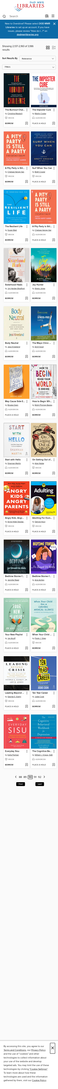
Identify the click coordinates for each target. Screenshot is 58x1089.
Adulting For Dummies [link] (42, 518)
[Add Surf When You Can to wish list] (53, 182)
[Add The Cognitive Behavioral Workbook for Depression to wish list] (53, 765)
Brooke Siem (13, 405)
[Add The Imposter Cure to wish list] (53, 124)
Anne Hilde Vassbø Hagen (17, 522)
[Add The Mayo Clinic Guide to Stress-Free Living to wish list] (53, 357)
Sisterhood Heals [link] (13, 285)
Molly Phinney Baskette (44, 405)
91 (35, 777)
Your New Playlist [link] (14, 634)
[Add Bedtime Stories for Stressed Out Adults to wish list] (26, 590)
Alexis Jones (40, 288)
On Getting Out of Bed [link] (42, 459)
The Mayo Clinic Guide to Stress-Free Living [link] (42, 343)
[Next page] (44, 777)
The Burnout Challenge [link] (15, 110)
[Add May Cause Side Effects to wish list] (26, 415)
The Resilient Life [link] (13, 226)
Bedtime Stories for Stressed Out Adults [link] (15, 576)
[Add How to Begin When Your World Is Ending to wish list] (53, 415)
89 (25, 777)
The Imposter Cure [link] (41, 110)
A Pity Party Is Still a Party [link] (42, 226)
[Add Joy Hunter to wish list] (53, 298)
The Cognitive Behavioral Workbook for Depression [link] (42, 751)
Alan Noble (39, 463)
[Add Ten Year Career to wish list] (53, 707)
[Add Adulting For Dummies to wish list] (53, 532)
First (21, 784)
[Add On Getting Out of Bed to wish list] (53, 473)
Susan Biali (12, 230)
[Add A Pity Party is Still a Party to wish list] (26, 182)
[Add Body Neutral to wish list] (26, 357)
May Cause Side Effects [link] (15, 401)
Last (40, 784)
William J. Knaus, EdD (44, 755)
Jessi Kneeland (14, 347)
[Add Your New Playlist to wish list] (26, 648)
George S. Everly (14, 697)
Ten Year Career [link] (40, 693)
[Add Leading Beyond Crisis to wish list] (26, 707)
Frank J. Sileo (40, 638)
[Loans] (47, 16)
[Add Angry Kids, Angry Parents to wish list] (26, 532)
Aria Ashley (39, 580)
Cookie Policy (39, 1080)
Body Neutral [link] (11, 343)
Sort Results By (10, 58)
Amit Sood (39, 347)
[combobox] (23, 16)
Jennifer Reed (13, 580)
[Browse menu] (53, 16)
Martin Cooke (40, 113)
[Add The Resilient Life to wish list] (26, 240)
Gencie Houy (40, 522)
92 (39, 777)
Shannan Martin (14, 463)
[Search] (4, 16)
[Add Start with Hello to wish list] (26, 473)
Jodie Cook (39, 697)
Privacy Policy (38, 1050)
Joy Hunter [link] (37, 285)
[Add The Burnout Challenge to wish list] (26, 124)
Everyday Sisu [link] (12, 751)
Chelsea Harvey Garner (17, 172)
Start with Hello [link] (13, 459)
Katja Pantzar (13, 755)
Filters (7, 67)
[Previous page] (16, 777)
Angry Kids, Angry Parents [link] (15, 518)
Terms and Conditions (15, 1050)
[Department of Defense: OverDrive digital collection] (29, 6)
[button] (48, 48)
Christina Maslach (15, 113)
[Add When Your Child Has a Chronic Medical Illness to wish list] (53, 648)
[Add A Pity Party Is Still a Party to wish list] (53, 240)
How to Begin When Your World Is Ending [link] (42, 401)
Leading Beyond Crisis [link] (15, 693)
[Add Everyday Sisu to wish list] (26, 765)
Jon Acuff (11, 638)
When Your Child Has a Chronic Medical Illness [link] (42, 634)
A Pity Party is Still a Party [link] (15, 168)
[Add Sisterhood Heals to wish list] (26, 298)
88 (20, 777)
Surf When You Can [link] (42, 168)
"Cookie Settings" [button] (38, 1069)
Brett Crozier (40, 172)
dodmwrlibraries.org (27, 34)
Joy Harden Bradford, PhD (17, 288)
